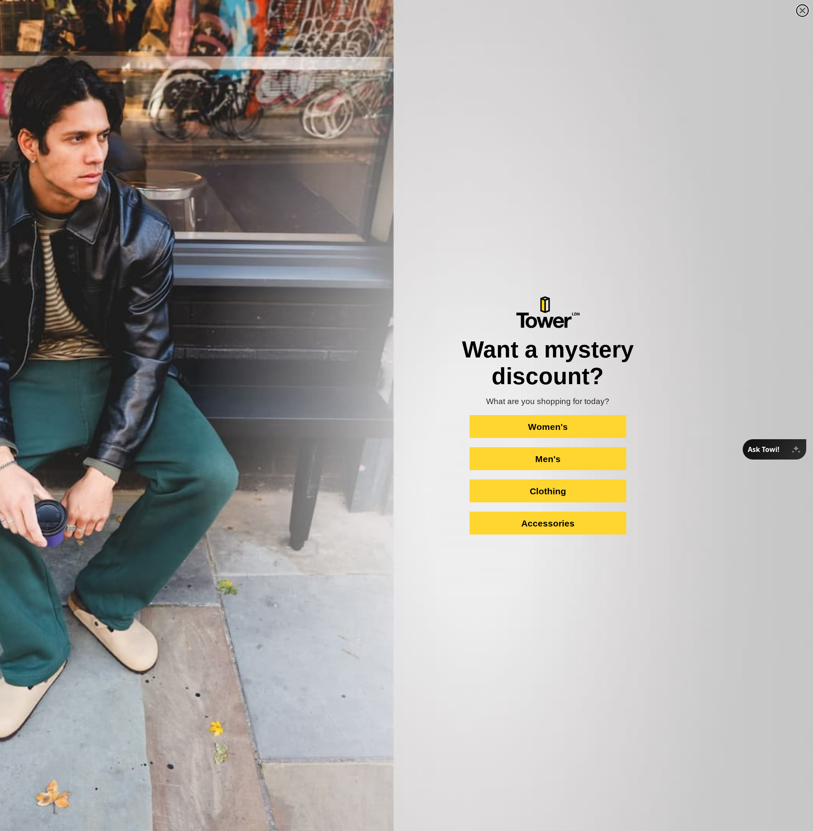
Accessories (548, 523)
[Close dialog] (802, 11)
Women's (548, 427)
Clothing (548, 491)
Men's (548, 459)
